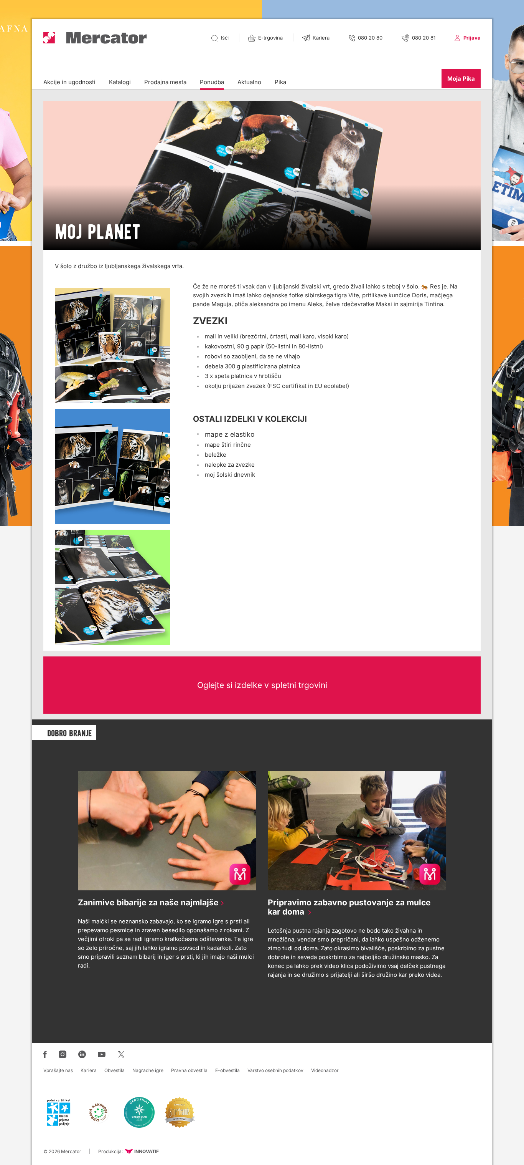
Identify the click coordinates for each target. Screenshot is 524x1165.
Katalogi (120, 82)
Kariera (89, 1070)
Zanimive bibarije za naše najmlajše (146, 902)
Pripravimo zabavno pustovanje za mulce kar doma (349, 907)
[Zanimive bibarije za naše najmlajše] (167, 830)
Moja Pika (461, 78)
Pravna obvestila (189, 1070)
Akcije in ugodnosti (69, 82)
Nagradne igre (147, 1070)
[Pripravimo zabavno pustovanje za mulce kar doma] (357, 830)
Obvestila (114, 1070)
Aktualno (249, 82)
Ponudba (212, 82)
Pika (280, 82)
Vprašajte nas (58, 1070)
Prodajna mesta (165, 82)
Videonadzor (325, 1070)
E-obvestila (227, 1070)
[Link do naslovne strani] (95, 38)
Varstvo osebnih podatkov (275, 1070)
